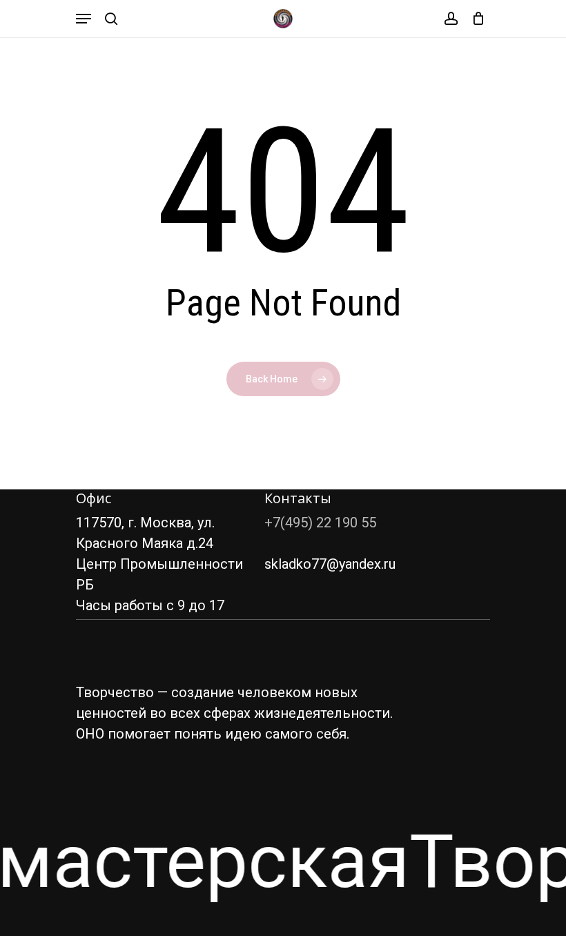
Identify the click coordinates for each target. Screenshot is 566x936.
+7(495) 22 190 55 (320, 522)
